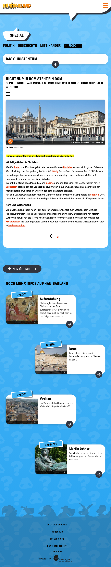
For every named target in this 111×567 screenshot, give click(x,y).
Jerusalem (11, 186)
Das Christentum (21, 59)
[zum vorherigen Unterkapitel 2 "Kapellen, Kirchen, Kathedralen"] (52, 236)
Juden (17, 167)
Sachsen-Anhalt (16, 225)
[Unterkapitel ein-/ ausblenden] (8, 94)
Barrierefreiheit (57, 546)
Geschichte (27, 46)
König (55, 171)
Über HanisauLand (57, 525)
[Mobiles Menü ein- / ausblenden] (105, 5)
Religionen (73, 46)
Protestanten (13, 221)
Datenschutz (57, 539)
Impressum (57, 532)
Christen (67, 167)
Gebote (50, 182)
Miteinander (50, 46)
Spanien (94, 194)
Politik (9, 46)
